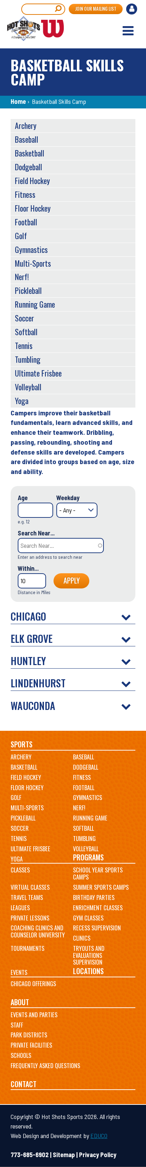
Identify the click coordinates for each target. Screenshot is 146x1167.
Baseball (26, 139)
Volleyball (28, 386)
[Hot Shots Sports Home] (35, 28)
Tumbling (27, 359)
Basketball (29, 153)
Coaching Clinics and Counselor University (38, 931)
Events (19, 972)
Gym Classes (88, 918)
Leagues (20, 908)
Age (23, 498)
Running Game (35, 304)
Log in (132, 10)
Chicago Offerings (33, 983)
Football (26, 221)
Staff (17, 1025)
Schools (21, 1055)
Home (18, 101)
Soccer (24, 318)
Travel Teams (27, 897)
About (20, 1002)
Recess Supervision (97, 928)
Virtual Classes (30, 887)
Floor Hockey (33, 208)
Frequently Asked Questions (45, 1065)
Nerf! (22, 276)
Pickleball (28, 290)
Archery (25, 125)
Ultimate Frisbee (38, 373)
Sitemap (64, 1155)
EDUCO (98, 1135)
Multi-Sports (33, 263)
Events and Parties (34, 1015)
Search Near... (36, 533)
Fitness (25, 194)
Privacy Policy (97, 1155)
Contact (23, 1084)
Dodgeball (28, 166)
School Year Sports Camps (98, 873)
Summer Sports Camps (101, 887)
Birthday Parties (93, 897)
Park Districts (29, 1035)
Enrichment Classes (98, 908)
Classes (20, 870)
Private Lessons (30, 918)
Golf (21, 235)
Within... (28, 568)
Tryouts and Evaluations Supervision (89, 955)
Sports (22, 744)
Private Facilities (31, 1045)
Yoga (21, 400)
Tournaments (27, 948)
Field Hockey (32, 180)
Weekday (67, 498)
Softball (26, 331)
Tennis (24, 345)
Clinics (81, 938)
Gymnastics (31, 249)
